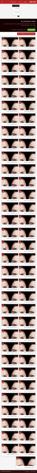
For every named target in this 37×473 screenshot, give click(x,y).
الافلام (20, 2)
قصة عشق (2, 471)
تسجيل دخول (24, 4)
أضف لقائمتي (30, 30)
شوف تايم (27, 471)
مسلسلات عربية (33, 471)
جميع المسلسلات (13, 2)
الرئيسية (25, 2)
